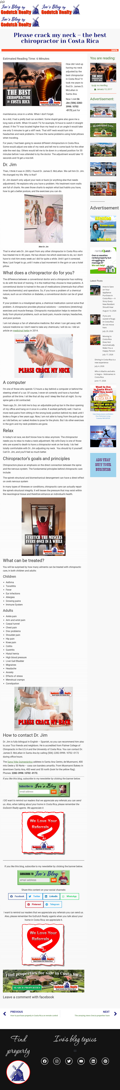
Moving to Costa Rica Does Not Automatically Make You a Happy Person (109, 343)
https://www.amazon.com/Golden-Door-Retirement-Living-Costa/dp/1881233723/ (103, 416)
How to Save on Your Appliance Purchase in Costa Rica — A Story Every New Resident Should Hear (109, 296)
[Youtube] (81, 1061)
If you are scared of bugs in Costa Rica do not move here (109, 322)
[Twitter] (69, 1061)
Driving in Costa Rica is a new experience (105, 361)
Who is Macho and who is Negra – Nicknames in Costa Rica (105, 374)
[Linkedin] (93, 1061)
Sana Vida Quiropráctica (20, 761)
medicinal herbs (21, 330)
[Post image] (95, 290)
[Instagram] (56, 1061)
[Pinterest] (105, 1061)
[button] (17, 896)
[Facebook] (44, 1061)
